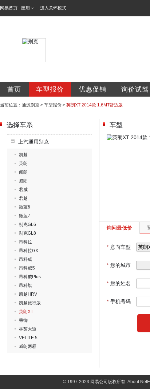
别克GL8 (27, 233)
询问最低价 (119, 228)
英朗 (23, 163)
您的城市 (119, 265)
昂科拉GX (28, 250)
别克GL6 (27, 224)
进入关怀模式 (53, 8)
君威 (23, 189)
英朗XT (26, 311)
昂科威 (25, 259)
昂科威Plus (30, 276)
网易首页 (8, 8)
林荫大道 (27, 329)
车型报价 (50, 89)
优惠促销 (92, 89)
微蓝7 (24, 215)
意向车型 (119, 247)
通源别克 (30, 105)
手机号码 (119, 301)
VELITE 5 (28, 337)
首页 (14, 89)
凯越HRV (28, 294)
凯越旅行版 (30, 302)
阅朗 (23, 172)
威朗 (23, 180)
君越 (23, 198)
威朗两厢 (27, 346)
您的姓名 (119, 283)
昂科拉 (25, 241)
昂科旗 (25, 285)
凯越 (23, 154)
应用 (25, 8)
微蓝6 (24, 207)
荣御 (23, 320)
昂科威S (27, 268)
